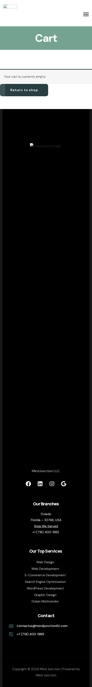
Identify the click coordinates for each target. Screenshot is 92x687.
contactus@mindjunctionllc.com (42, 626)
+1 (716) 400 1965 (30, 634)
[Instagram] (52, 484)
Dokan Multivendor (45, 601)
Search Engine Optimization (45, 582)
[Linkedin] (40, 484)
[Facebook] (28, 484)
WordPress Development (45, 588)
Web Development (45, 569)
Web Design (45, 562)
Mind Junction (46, 675)
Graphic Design (45, 595)
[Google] (63, 484)
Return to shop (24, 90)
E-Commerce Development (45, 575)
